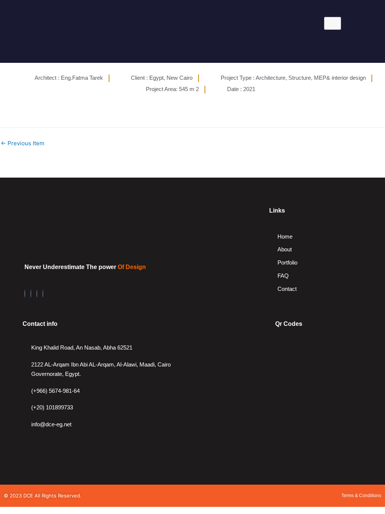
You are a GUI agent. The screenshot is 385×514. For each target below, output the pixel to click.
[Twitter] (42, 294)
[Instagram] (36, 294)
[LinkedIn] (30, 294)
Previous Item (22, 143)
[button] (57, 45)
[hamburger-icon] (332, 23)
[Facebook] (24, 294)
